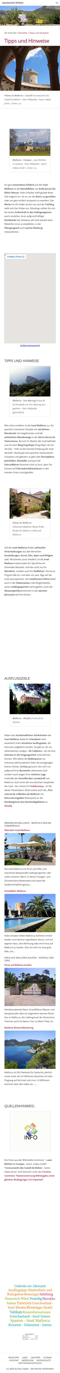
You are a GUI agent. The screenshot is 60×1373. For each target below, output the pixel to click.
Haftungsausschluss (30, 1363)
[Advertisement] (30, 640)
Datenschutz (43, 1360)
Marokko (48, 1298)
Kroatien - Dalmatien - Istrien (30, 1325)
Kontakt (14, 1360)
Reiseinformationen (37, 1312)
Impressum (27, 1360)
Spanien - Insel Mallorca (30, 1320)
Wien (25, 1298)
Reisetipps (31, 1294)
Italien (11, 1303)
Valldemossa (37, 786)
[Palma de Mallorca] (30, 503)
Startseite (22, 33)
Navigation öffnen (12, 2)
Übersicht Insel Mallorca (17, 830)
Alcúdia (8, 805)
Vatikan (16, 1312)
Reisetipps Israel (39, 1307)
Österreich (12, 1298)
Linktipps (35, 1357)
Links (25, 1357)
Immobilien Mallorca (15, 890)
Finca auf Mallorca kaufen (18, 964)
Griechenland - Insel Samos (30, 1316)
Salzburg (46, 1294)
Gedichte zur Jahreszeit (30, 1286)
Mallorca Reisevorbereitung (18, 1027)
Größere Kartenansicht (30, 345)
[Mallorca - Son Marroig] (30, 381)
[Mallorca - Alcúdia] (30, 699)
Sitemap (47, 1357)
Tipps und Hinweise (39, 33)
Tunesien (24, 1303)
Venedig (35, 1298)
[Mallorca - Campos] (30, 142)
